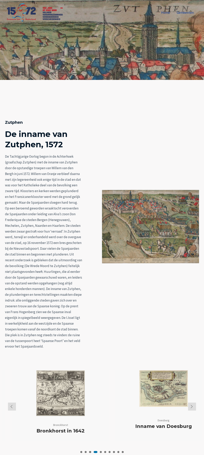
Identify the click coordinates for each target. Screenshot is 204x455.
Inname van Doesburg (153, 426)
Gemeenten (185, 12)
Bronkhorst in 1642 (50, 431)
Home (165, 12)
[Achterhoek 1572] (35, 12)
